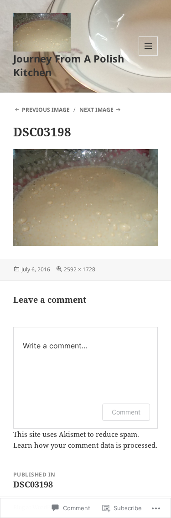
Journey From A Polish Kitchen (68, 65)
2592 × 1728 (79, 269)
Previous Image (46, 110)
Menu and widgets (148, 55)
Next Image (96, 110)
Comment (126, 412)
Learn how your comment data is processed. (85, 445)
